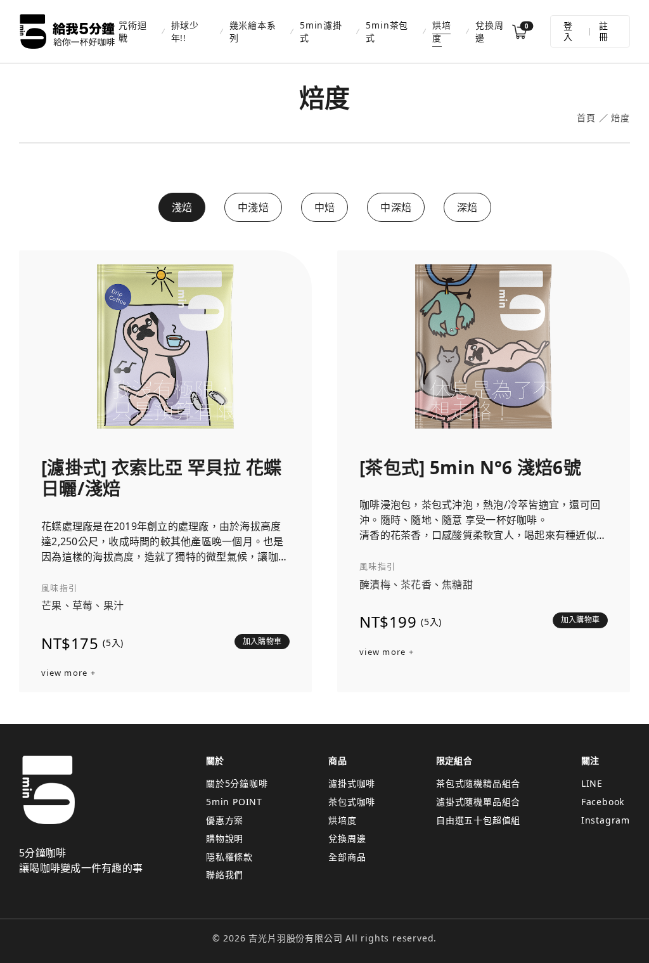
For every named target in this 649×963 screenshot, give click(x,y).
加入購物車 (262, 641)
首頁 (586, 118)
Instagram (605, 820)
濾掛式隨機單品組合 (478, 802)
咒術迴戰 (132, 31)
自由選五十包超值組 (478, 820)
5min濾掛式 (321, 31)
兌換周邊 (489, 31)
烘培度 (441, 31)
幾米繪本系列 (252, 31)
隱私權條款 (229, 857)
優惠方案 (224, 820)
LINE (592, 783)
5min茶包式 (387, 31)
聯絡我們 (224, 875)
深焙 (467, 207)
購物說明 (224, 838)
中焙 (324, 207)
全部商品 (347, 857)
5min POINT (234, 802)
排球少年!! (185, 31)
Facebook (602, 802)
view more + (68, 673)
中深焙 (395, 207)
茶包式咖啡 (351, 802)
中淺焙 (253, 207)
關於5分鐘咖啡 (237, 783)
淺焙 (182, 207)
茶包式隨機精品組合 (478, 783)
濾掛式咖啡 (351, 783)
